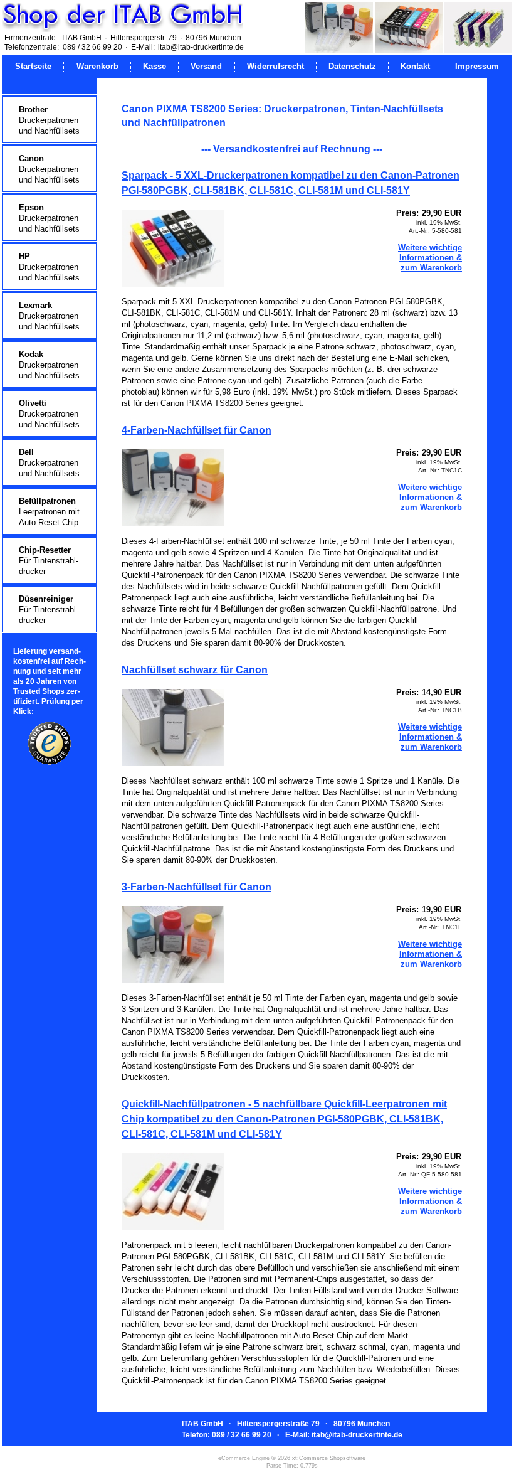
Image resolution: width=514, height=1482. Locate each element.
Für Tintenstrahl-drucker (48, 560)
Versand (206, 66)
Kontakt (415, 66)
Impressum (477, 66)
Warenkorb (97, 66)
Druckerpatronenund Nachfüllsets (49, 120)
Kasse (154, 66)
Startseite (33, 66)
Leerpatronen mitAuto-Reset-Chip (49, 511)
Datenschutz (352, 66)
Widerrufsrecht (275, 66)
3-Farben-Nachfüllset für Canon (196, 887)
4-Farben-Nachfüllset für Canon (196, 430)
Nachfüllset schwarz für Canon (195, 669)
